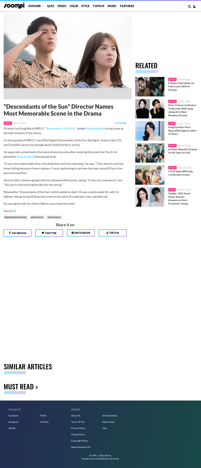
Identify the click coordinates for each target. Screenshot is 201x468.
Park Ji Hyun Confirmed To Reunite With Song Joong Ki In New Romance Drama (182, 110)
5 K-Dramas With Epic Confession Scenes (180, 173)
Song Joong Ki (25, 156)
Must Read (19, 386)
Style (85, 6)
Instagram (82, 232)
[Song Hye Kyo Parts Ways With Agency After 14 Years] (150, 130)
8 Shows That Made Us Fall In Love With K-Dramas (181, 86)
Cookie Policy (78, 434)
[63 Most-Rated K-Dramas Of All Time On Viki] (150, 153)
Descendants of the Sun (60, 128)
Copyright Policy (79, 440)
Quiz (50, 6)
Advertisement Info (81, 447)
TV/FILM (98, 6)
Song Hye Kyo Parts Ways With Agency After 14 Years (182, 130)
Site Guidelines (109, 415)
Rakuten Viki (107, 458)
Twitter (50, 233)
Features (127, 6)
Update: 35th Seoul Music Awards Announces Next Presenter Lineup (179, 198)
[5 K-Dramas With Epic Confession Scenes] (150, 175)
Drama (8, 123)
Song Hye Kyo (94, 128)
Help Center (108, 421)
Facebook (18, 233)
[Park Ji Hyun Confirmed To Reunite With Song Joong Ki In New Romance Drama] (150, 108)
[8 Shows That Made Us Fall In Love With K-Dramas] (150, 86)
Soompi (122, 122)
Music (112, 6)
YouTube (44, 421)
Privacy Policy (78, 428)
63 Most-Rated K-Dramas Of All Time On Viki (182, 151)
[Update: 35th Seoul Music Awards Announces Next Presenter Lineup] (150, 197)
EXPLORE (34, 6)
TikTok (43, 415)
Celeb (74, 6)
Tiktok (114, 232)
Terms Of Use (77, 421)
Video (61, 6)
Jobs (104, 428)
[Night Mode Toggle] (195, 7)
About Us (76, 415)
